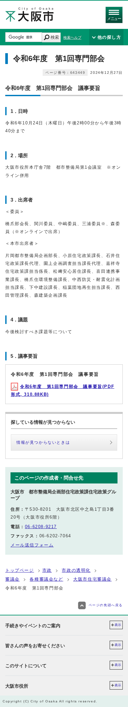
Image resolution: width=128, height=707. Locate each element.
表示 (118, 625)
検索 (55, 37)
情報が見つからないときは (43, 442)
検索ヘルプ (72, 37)
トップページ (19, 570)
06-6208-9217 (41, 526)
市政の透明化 (76, 570)
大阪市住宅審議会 (92, 579)
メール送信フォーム (32, 545)
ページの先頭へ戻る (106, 605)
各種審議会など (46, 579)
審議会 (12, 579)
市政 (47, 570)
